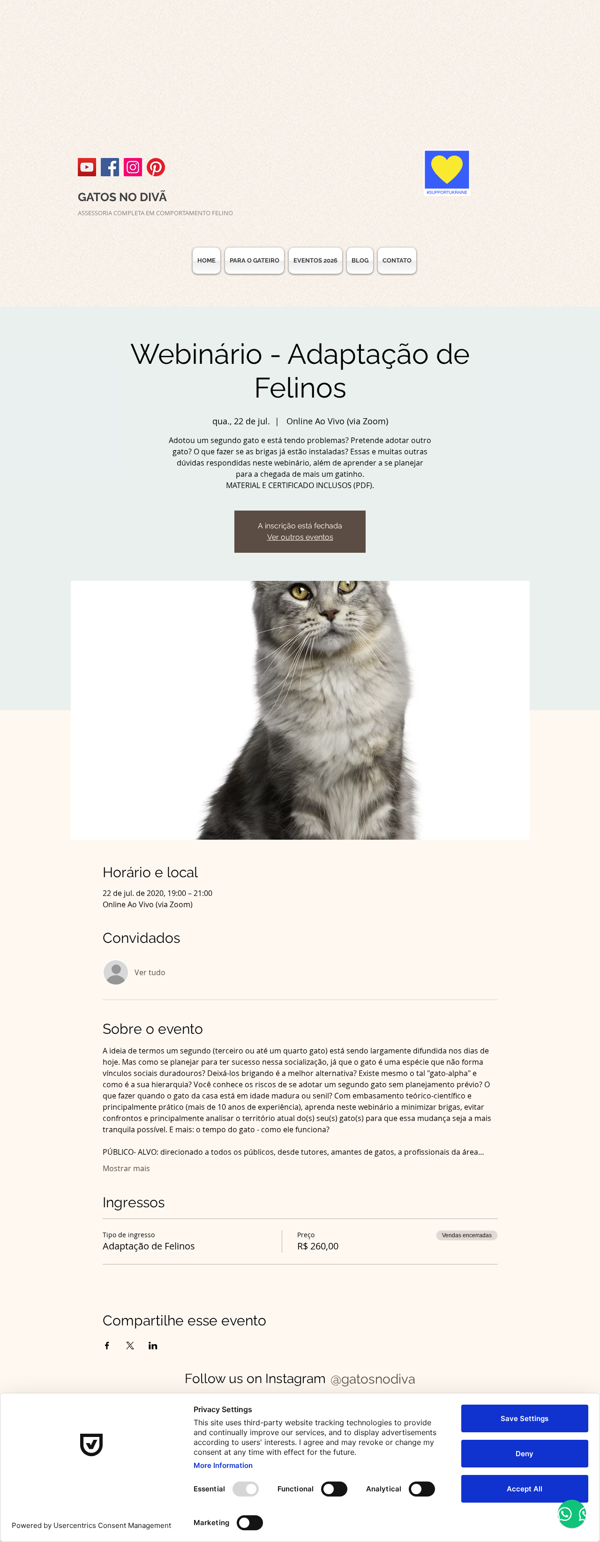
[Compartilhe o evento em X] (130, 1345)
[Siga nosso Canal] (87, 167)
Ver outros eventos (300, 537)
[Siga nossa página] (110, 167)
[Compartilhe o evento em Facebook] (107, 1345)
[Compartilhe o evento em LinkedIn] (153, 1345)
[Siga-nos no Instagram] (133, 167)
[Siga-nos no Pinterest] (156, 167)
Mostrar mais (126, 1168)
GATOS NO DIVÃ (122, 197)
